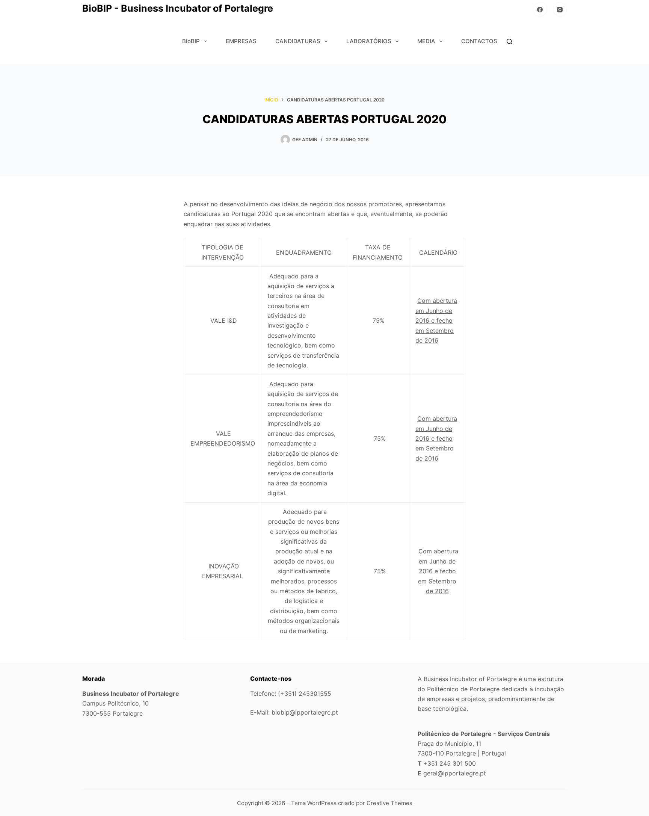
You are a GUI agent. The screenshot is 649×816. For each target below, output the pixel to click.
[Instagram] (560, 9)
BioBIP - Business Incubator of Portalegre (177, 8)
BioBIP (191, 41)
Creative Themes (389, 803)
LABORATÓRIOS (368, 41)
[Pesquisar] (509, 41)
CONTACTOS (479, 41)
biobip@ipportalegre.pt (305, 712)
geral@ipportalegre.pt (454, 773)
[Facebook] (540, 9)
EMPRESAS (241, 41)
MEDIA (426, 41)
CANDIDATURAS (297, 41)
